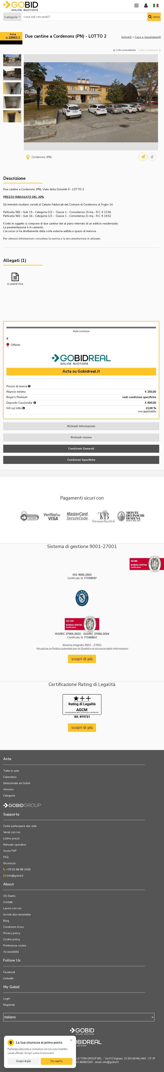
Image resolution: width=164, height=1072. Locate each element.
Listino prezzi (11, 838)
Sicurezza (9, 863)
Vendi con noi (11, 832)
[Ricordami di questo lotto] (152, 157)
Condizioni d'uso (13, 927)
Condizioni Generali (81, 449)
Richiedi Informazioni (81, 426)
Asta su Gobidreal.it (81, 371)
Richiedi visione (81, 437)
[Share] (143, 157)
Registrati (9, 1005)
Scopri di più (23, 1061)
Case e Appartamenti (148, 37)
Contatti (8, 902)
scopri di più (82, 659)
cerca (156, 17)
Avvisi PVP (9, 851)
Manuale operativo (14, 845)
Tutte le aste (11, 771)
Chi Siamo (9, 896)
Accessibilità (11, 952)
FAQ (6, 857)
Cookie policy (11, 939)
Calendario (10, 777)
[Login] (146, 5)
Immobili (126, 37)
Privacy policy (11, 933)
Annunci (8, 789)
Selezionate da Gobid (16, 783)
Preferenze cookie (14, 945)
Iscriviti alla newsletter (17, 914)
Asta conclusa (81, 331)
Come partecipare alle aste (20, 826)
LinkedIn (8, 978)
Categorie (11, 17)
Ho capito (57, 1061)
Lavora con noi (12, 908)
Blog (6, 921)
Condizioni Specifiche (81, 460)
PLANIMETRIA (15, 284)
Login (6, 999)
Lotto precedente (125, 50)
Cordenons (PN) (42, 157)
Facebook (9, 972)
